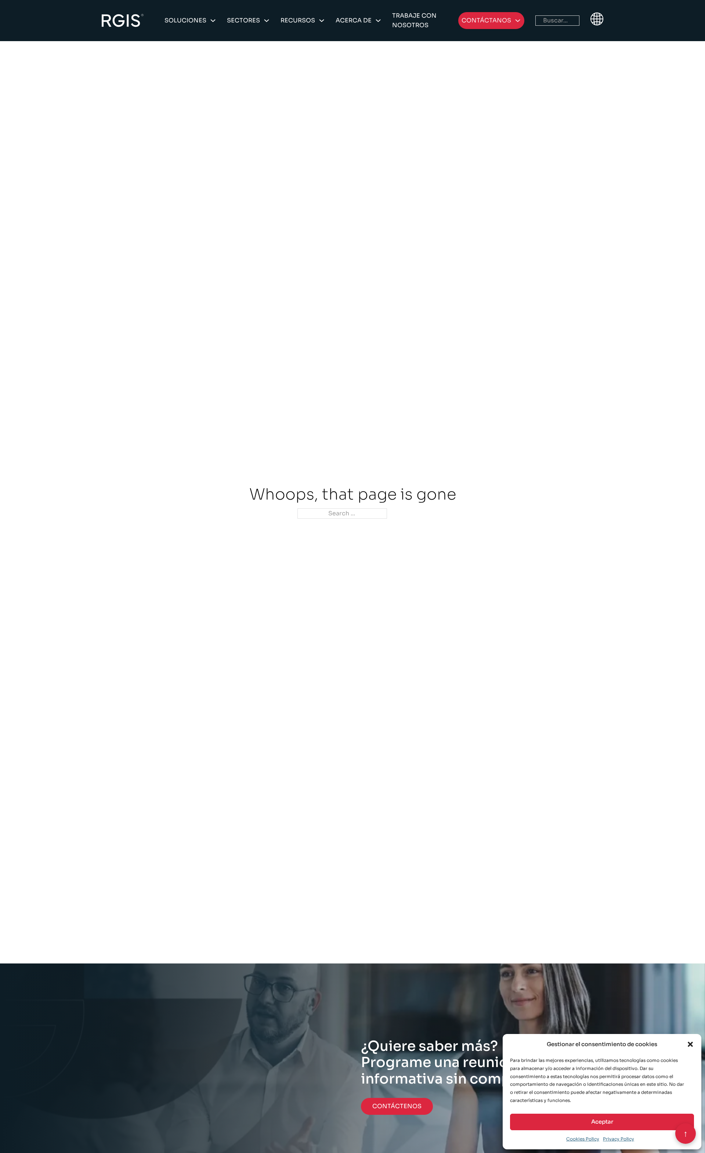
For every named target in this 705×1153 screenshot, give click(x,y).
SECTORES (243, 20)
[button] (690, 1044)
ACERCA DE (354, 20)
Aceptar (602, 1121)
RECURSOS (298, 20)
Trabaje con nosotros (414, 20)
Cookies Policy (582, 1139)
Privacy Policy (618, 1139)
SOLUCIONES (185, 20)
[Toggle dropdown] (213, 21)
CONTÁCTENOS (397, 1106)
